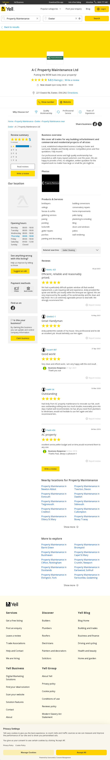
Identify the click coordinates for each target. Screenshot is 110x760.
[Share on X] (100, 124)
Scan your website (15, 694)
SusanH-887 (52, 349)
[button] (37, 18)
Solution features (15, 702)
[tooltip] (79, 18)
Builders (46, 620)
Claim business (22, 338)
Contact (10, 709)
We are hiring (13, 658)
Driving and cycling (87, 643)
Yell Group (49, 668)
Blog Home (83, 620)
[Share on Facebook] (95, 124)
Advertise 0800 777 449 (97, 2)
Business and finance (88, 635)
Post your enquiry (74, 8)
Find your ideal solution (18, 686)
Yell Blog (84, 613)
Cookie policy (48, 691)
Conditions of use (51, 698)
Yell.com (5, 2)
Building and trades (88, 628)
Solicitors (46, 658)
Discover (48, 613)
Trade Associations (15, 643)
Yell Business (18, 2)
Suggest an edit (20, 271)
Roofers (46, 635)
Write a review (72, 80)
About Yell (47, 676)
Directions (72, 92)
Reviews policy (49, 706)
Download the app (56, 2)
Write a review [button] (23, 173)
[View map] (23, 201)
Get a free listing (74, 2)
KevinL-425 (51, 269)
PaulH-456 (51, 430)
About (9, 717)
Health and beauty (87, 650)
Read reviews (23, 166)
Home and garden (87, 658)
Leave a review (13, 635)
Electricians (47, 643)
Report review (95, 305)
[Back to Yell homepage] (7, 9)
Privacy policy (48, 683)
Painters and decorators (54, 650)
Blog (88, 8)
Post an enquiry (14, 628)
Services (11, 613)
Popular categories (49, 8)
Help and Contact (14, 650)
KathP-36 (50, 389)
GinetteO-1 (51, 316)
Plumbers (47, 628)
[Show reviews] (20, 139)
